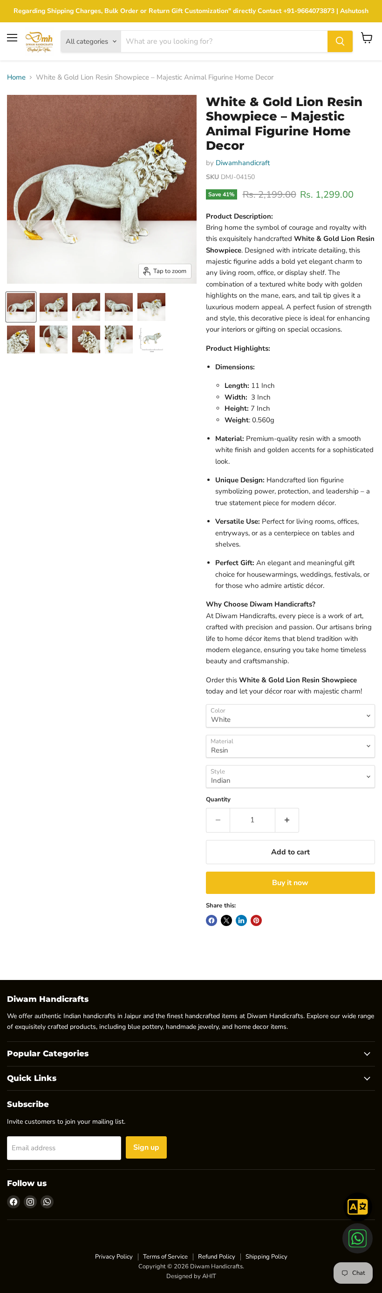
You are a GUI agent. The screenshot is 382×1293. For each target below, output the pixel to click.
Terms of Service (165, 1257)
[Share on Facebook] (211, 920)
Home (16, 77)
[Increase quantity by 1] (287, 820)
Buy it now (290, 883)
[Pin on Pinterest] (256, 920)
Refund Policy (216, 1257)
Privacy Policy (114, 1257)
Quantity (218, 799)
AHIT (209, 1276)
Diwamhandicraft (243, 162)
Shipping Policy (266, 1257)
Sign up (146, 1147)
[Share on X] (226, 920)
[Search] (340, 41)
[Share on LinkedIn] (241, 920)
